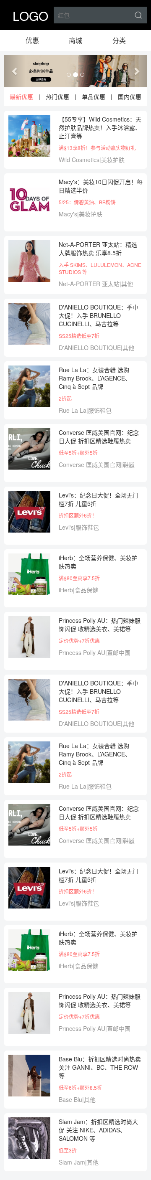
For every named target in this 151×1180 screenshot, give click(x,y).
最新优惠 (21, 96)
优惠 (32, 40)
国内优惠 (129, 96)
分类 (119, 40)
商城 (75, 40)
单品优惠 (93, 96)
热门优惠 (57, 96)
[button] (15, 71)
